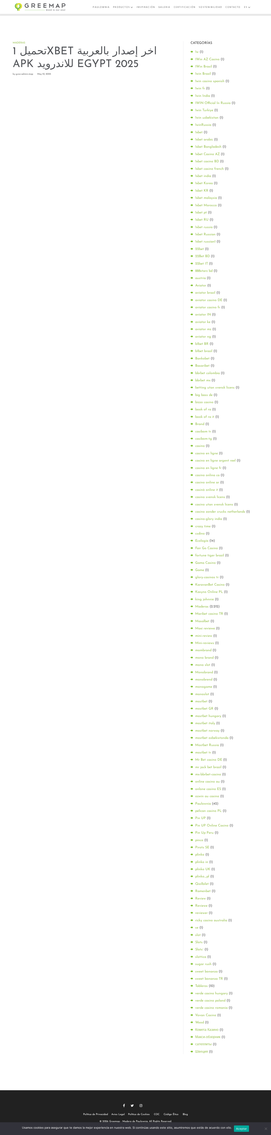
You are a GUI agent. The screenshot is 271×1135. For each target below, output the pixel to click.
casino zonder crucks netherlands (220, 511)
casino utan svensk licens (214, 504)
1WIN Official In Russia (213, 103)
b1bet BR (202, 344)
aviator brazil (205, 293)
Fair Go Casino (206, 548)
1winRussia (203, 125)
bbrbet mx (202, 380)
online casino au (207, 781)
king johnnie (204, 599)
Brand (199, 424)
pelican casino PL (208, 811)
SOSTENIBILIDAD (210, 7)
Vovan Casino (205, 1015)
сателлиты (203, 1044)
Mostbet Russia (207, 745)
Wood (199, 1022)
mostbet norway (207, 730)
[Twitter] (132, 1105)
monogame (203, 687)
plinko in (201, 862)
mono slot (202, 665)
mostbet (201, 701)
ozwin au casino (207, 796)
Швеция (201, 1052)
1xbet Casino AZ (207, 154)
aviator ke (202, 322)
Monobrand (204, 672)
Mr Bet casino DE (208, 760)
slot (198, 935)
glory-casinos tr (207, 577)
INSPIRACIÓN (146, 7)
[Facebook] (124, 1105)
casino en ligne (206, 453)
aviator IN (203, 314)
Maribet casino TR (209, 614)
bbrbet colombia (207, 373)
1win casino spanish (209, 81)
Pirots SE (202, 847)
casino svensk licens (210, 497)
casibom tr (203, 431)
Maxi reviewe (205, 628)
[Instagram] (141, 1105)
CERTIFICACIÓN (185, 7)
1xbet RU (202, 220)
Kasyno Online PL (209, 592)
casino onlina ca (207, 475)
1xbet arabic (204, 139)
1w (197, 52)
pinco (199, 840)
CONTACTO (233, 7)
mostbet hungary (208, 716)
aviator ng (203, 336)
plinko (199, 854)
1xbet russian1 (205, 241)
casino (200, 446)
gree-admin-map (24, 74)
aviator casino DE (208, 300)
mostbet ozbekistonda (211, 738)
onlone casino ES (208, 789)
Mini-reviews (204, 643)
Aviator (200, 285)
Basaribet (202, 366)
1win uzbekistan (206, 117)
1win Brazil (203, 74)
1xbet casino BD (207, 161)
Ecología (201, 541)
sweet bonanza (206, 971)
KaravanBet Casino (210, 584)
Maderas (19, 43)
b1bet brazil (203, 351)
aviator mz (203, 329)
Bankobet (202, 358)
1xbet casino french (209, 169)
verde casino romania (211, 1008)
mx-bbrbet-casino (208, 774)
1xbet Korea (204, 183)
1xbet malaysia (206, 198)
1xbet (199, 132)
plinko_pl (202, 876)
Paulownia (203, 803)
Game (199, 570)
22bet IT (201, 263)
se (196, 927)
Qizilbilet (202, 884)
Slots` (199, 949)
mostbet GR (204, 708)
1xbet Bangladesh (208, 147)
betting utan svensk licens (215, 387)
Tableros (201, 986)
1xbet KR (201, 190)
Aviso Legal (118, 1114)
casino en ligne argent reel (215, 460)
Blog (185, 1114)
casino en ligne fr (208, 468)
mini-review (203, 636)
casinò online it (206, 490)
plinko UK (202, 869)
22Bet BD (202, 256)
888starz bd (204, 271)
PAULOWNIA (101, 7)
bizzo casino (204, 402)
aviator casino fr (207, 307)
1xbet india (203, 176)
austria (200, 278)
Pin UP (200, 818)
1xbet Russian (205, 234)
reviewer (201, 913)
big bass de (204, 395)
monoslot (202, 694)
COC (156, 1114)
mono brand (204, 657)
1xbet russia (204, 227)
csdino (200, 533)
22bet (199, 249)
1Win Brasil (203, 66)
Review (200, 898)
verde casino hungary (211, 993)
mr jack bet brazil (208, 767)
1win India (202, 96)
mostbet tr (203, 752)
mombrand (203, 650)
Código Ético (171, 1114)
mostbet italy (205, 723)
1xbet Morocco (206, 205)
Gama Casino (205, 563)
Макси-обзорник (207, 1037)
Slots (199, 942)
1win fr (200, 88)
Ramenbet (203, 891)
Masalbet (202, 621)
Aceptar (241, 1128)
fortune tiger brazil (209, 555)
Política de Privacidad (95, 1114)
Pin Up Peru (204, 833)
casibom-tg (203, 439)
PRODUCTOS (121, 7)
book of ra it (204, 417)
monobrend (203, 679)
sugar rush (203, 964)
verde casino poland (210, 1000)
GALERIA (164, 7)
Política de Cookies (139, 1114)
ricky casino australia (211, 920)
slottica (200, 957)
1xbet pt (201, 212)
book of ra (203, 409)
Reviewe (201, 906)
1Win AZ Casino (207, 59)
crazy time (203, 526)
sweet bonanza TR (209, 979)
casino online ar (207, 482)
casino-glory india (208, 519)
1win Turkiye (204, 110)
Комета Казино (206, 1030)
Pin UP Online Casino (211, 825)
